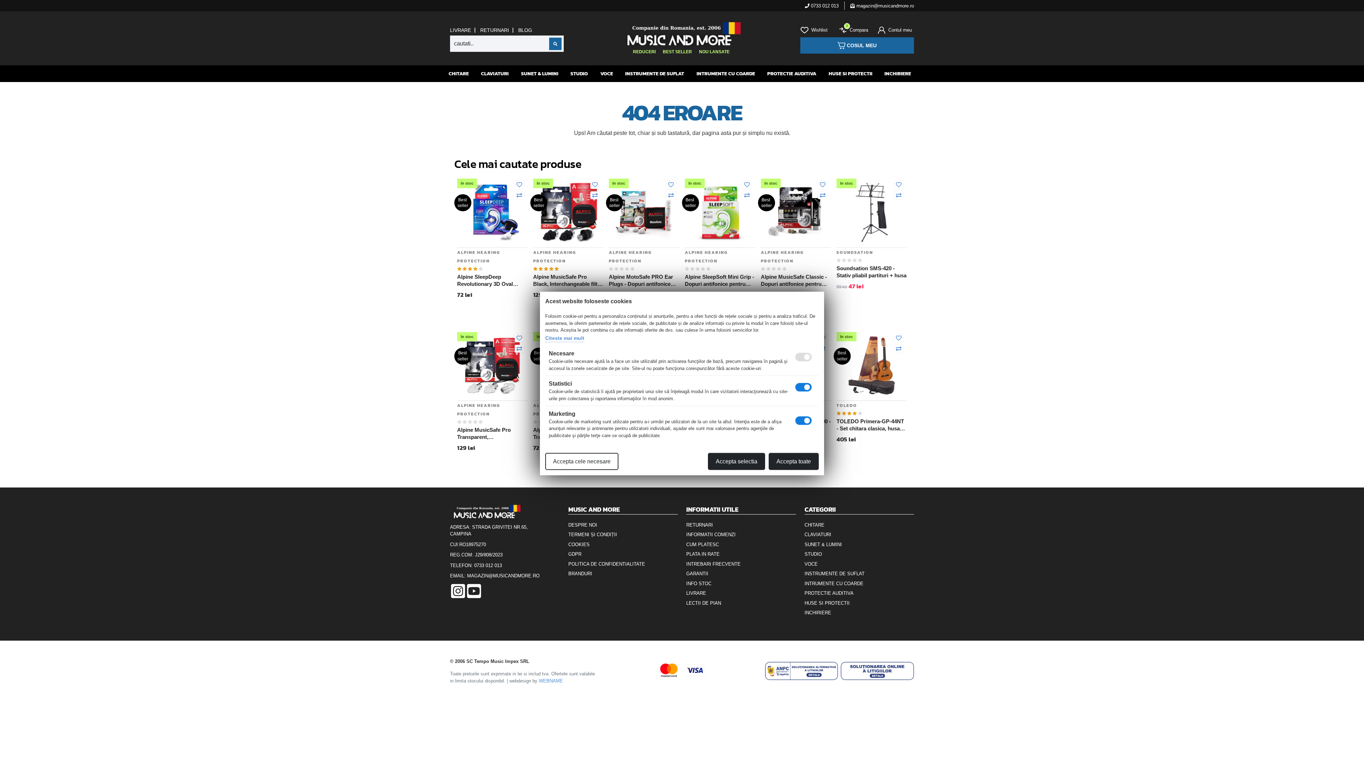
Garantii (697, 573)
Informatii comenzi (711, 534)
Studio (579, 73)
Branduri (580, 573)
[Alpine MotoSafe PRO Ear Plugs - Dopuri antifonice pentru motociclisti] (644, 212)
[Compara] (519, 195)
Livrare (460, 30)
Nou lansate (714, 51)
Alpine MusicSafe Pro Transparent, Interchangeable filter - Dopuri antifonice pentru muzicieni (487, 433)
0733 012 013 (824, 6)
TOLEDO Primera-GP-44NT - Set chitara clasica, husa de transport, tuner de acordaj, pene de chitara (870, 425)
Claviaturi (495, 73)
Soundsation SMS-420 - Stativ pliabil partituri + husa (871, 271)
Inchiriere (897, 73)
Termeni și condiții (592, 534)
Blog (525, 30)
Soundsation (855, 252)
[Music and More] (681, 34)
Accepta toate (793, 461)
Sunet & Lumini (539, 73)
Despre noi (582, 525)
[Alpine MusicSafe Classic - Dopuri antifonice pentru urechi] (796, 212)
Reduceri (644, 51)
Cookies (579, 544)
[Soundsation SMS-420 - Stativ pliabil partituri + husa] (872, 212)
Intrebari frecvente (713, 564)
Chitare (459, 73)
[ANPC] (801, 671)
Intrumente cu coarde (726, 73)
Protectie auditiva (791, 73)
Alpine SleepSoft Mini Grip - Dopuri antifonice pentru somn (719, 280)
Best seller (677, 51)
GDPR (574, 554)
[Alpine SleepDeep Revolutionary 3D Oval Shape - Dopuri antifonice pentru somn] (492, 212)
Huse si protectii (850, 73)
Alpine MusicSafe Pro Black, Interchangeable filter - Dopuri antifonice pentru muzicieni (567, 280)
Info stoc (698, 583)
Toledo (847, 405)
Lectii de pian (703, 603)
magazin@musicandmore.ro (884, 6)
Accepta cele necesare (582, 461)
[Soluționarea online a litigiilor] (877, 671)
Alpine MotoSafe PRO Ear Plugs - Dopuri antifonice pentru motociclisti (641, 280)
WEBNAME (551, 681)
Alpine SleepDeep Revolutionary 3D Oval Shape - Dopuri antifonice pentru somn (488, 280)
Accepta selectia (736, 461)
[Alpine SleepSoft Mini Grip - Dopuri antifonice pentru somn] (720, 212)
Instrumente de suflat (654, 73)
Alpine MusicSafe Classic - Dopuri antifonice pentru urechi (794, 280)
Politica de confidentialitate (606, 564)
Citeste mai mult (564, 338)
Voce (606, 73)
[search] (555, 44)
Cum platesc (702, 544)
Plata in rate (703, 554)
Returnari (494, 30)
